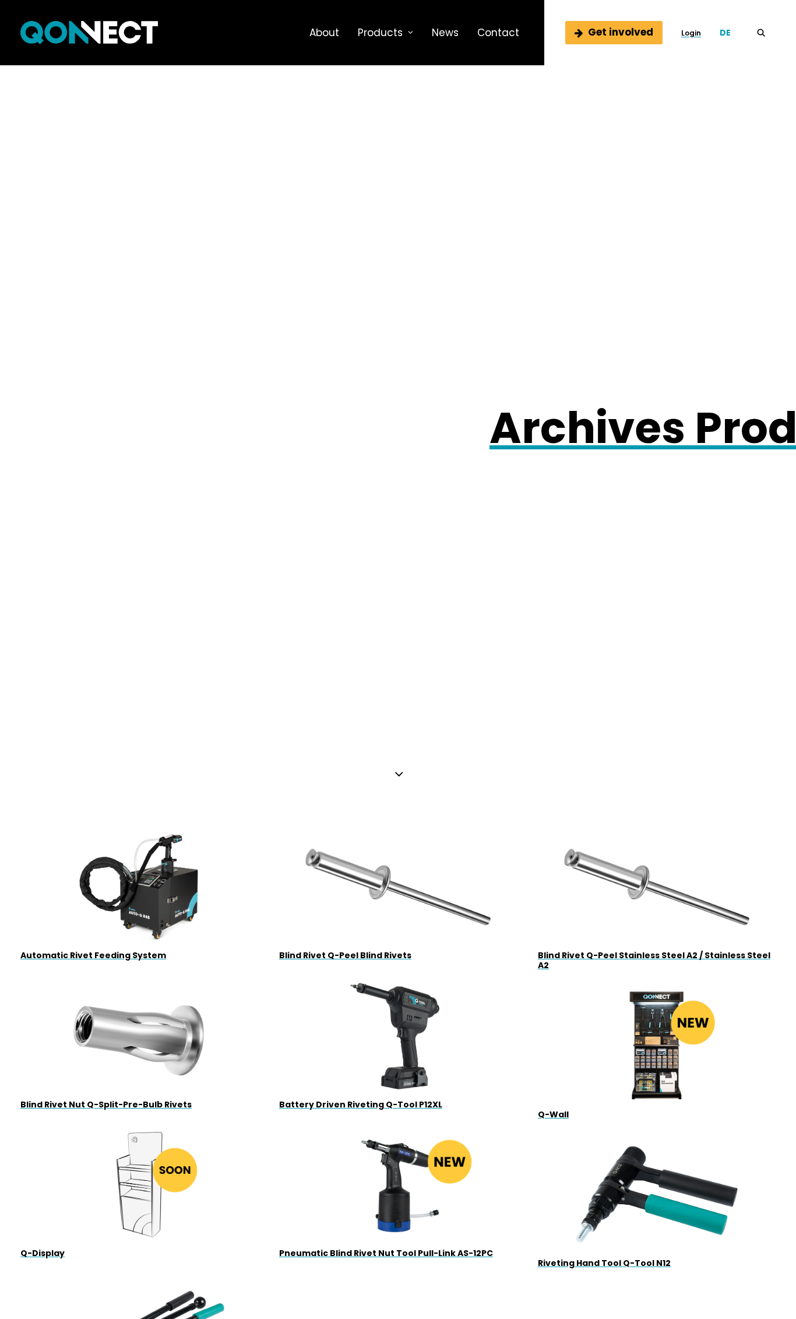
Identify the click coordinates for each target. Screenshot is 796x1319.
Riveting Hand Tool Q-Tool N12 (604, 1263)
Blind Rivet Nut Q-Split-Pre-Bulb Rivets (106, 1104)
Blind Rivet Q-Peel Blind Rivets (345, 955)
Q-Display (42, 1253)
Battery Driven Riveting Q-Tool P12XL (360, 1104)
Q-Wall (553, 1114)
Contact (498, 33)
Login (691, 33)
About (324, 33)
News (445, 33)
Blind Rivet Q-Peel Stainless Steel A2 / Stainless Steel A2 (654, 960)
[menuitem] (324, 32)
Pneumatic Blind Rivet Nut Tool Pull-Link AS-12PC (386, 1253)
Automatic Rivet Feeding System (93, 955)
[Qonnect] (89, 32)
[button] (766, 32)
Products (380, 33)
